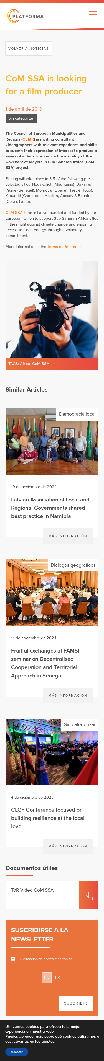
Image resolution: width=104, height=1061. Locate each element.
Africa (25, 363)
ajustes (48, 1041)
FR (57, 977)
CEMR (28, 139)
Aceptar (17, 1052)
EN (46, 977)
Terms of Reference (64, 246)
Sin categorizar (21, 118)
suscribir (75, 1003)
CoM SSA (14, 212)
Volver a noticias (28, 48)
